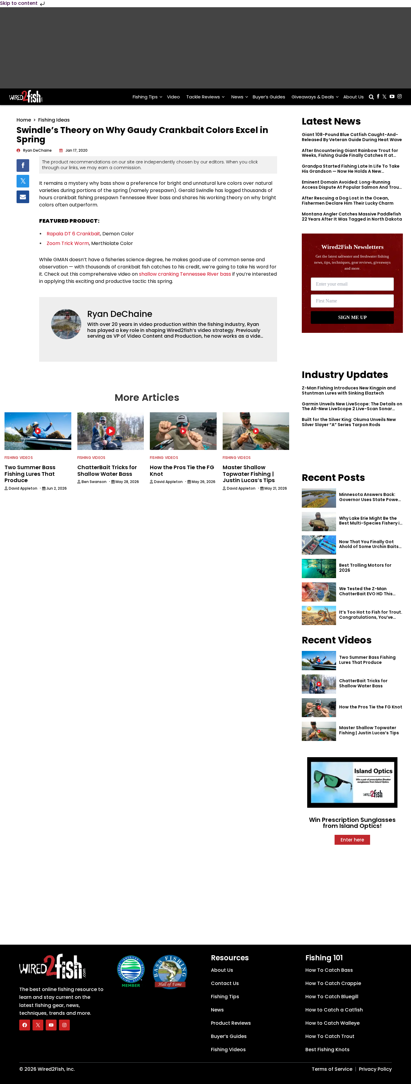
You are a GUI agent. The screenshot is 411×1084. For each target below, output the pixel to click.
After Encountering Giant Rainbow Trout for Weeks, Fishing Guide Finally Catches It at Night (350, 155)
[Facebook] (24, 1025)
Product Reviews (231, 1023)
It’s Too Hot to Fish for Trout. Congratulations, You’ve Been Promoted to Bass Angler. (370, 619)
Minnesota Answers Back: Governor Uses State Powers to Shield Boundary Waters (370, 499)
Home (24, 119)
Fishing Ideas (54, 119)
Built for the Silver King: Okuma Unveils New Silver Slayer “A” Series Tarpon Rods (349, 422)
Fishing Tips (145, 97)
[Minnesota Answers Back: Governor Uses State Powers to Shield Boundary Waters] (319, 498)
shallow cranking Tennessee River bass (185, 274)
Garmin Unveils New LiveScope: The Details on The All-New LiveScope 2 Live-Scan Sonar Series (352, 409)
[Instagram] (64, 1025)
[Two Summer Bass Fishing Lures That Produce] (319, 660)
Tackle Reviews (203, 97)
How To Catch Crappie (333, 983)
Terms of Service (332, 1069)
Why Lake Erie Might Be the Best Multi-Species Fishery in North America (370, 523)
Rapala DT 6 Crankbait (73, 233)
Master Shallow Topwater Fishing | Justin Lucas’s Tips (369, 730)
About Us (353, 97)
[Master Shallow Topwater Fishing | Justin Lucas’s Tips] (319, 731)
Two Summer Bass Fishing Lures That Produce (367, 659)
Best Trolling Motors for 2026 (365, 567)
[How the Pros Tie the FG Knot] (319, 707)
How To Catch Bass (329, 970)
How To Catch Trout (329, 1036)
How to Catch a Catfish (334, 1009)
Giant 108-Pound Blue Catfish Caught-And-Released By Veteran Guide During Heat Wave (352, 137)
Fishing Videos (19, 457)
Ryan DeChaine (119, 314)
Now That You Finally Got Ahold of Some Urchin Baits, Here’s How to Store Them (369, 547)
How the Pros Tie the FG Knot (370, 707)
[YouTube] (51, 1025)
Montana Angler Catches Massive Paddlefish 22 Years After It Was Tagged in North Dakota (352, 216)
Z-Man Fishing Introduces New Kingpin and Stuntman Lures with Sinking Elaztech (349, 390)
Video (173, 97)
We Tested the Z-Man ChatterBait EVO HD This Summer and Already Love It (369, 594)
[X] (37, 1025)
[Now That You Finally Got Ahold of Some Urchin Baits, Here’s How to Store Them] (319, 545)
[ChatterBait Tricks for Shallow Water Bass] (319, 684)
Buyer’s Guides (269, 97)
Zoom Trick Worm (68, 243)
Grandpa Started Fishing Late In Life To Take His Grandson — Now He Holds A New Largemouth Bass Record (351, 171)
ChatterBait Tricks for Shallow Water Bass (363, 683)
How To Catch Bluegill (331, 996)
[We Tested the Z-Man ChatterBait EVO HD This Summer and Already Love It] (319, 592)
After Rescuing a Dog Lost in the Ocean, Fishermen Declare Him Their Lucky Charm (348, 200)
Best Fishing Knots (327, 1049)
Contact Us (225, 983)
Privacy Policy (375, 1069)
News (237, 97)
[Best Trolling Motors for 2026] (319, 568)
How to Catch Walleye (332, 1023)
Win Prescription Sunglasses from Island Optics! (352, 823)
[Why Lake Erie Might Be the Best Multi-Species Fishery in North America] (319, 521)
